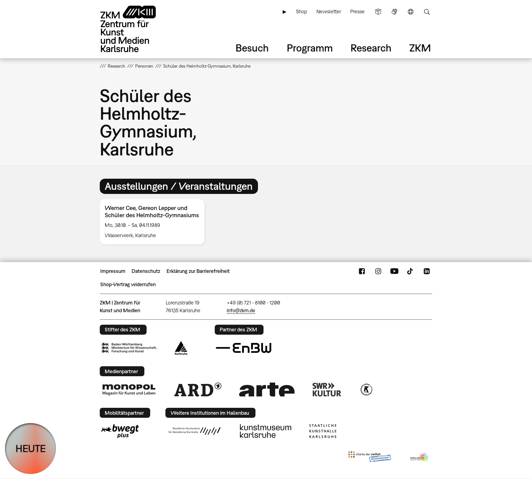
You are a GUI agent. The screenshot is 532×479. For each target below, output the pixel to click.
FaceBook (361, 271)
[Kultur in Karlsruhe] (366, 389)
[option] (154, 221)
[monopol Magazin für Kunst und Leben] (129, 389)
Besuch (252, 48)
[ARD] (197, 389)
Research (371, 48)
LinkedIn (426, 271)
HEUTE (31, 448)
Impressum (113, 271)
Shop (301, 11)
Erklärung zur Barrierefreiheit (198, 271)
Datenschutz (146, 271)
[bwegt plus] (120, 431)
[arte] (267, 389)
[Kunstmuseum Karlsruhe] (265, 431)
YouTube (394, 271)
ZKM (420, 48)
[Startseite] (136, 29)
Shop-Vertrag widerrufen (128, 284)
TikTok (410, 271)
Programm (310, 48)
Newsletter (328, 11)
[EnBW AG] (243, 348)
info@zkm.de (241, 310)
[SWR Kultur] (327, 389)
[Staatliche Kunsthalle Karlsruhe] (322, 431)
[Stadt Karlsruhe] (181, 348)
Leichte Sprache (378, 11)
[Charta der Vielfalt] (369, 458)
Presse (357, 11)
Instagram (378, 271)
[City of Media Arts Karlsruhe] (420, 458)
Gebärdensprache (394, 11)
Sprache (410, 11)
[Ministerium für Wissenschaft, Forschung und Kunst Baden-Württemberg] (129, 348)
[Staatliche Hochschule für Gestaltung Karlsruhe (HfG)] (194, 431)
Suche (426, 11)
